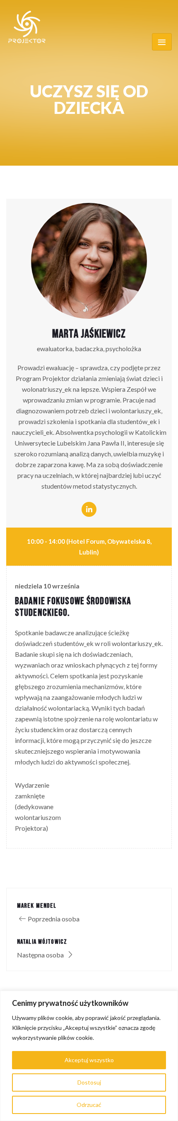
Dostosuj (89, 1082)
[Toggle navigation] (162, 42)
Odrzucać (89, 1104)
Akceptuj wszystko (89, 1059)
